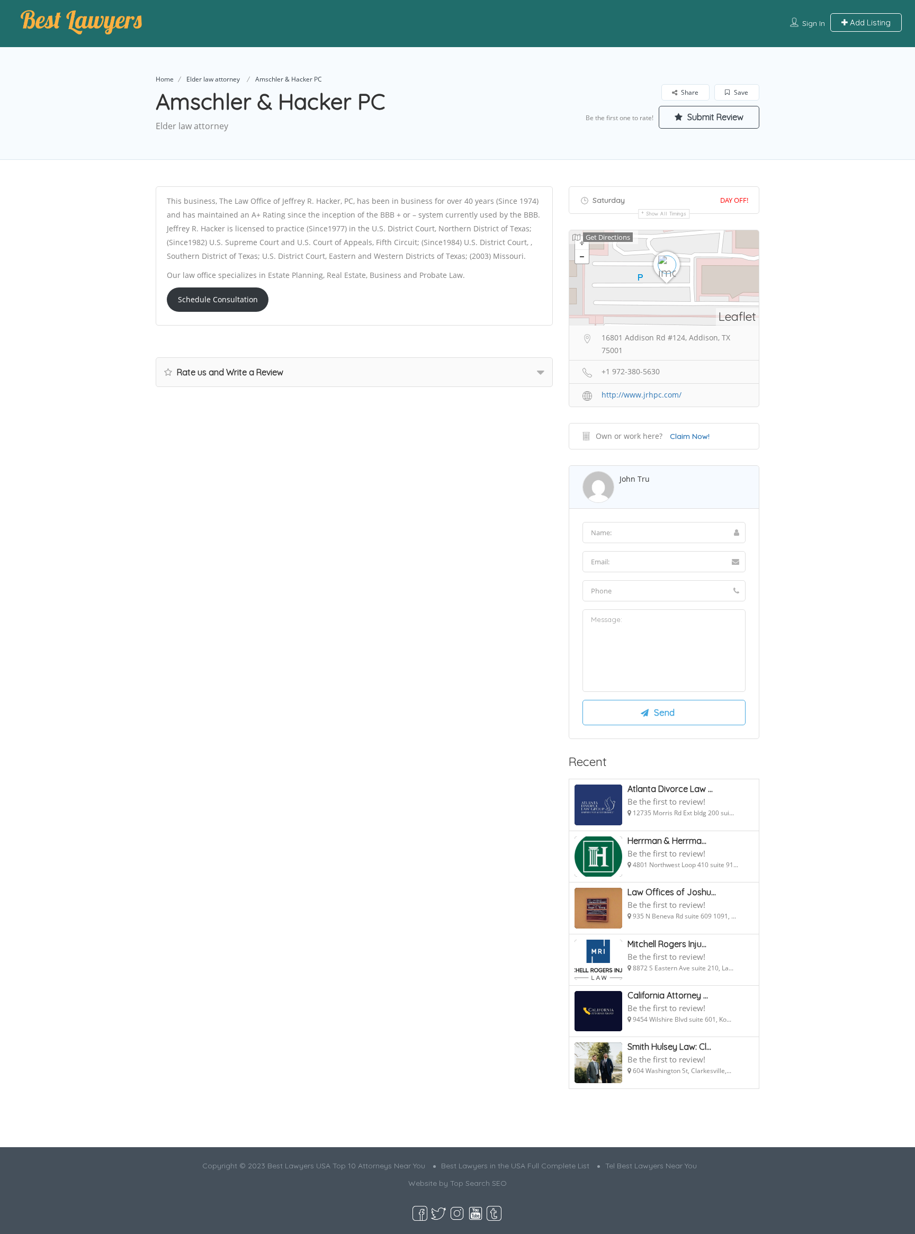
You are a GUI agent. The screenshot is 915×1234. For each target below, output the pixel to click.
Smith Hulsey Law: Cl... (669, 1046)
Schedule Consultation (218, 299)
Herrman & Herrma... (666, 840)
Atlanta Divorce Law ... (670, 788)
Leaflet (737, 316)
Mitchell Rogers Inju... (666, 944)
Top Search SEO (478, 1183)
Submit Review (714, 117)
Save (740, 92)
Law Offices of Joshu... (671, 892)
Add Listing (869, 22)
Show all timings (666, 214)
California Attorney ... (667, 995)
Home (165, 79)
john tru (635, 479)
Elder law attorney (213, 79)
